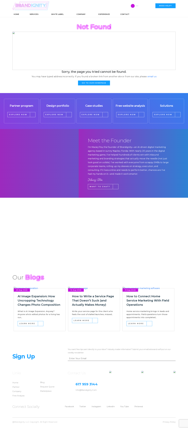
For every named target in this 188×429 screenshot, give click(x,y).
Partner (15, 387)
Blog (42, 382)
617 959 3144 (146, 6)
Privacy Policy (169, 422)
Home (15, 383)
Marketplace (46, 391)
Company (16, 391)
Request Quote (47, 387)
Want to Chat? (100, 187)
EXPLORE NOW (18, 115)
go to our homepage (94, 83)
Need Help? (165, 6)
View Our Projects (27, 255)
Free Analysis (18, 396)
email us (152, 76)
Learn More (27, 323)
